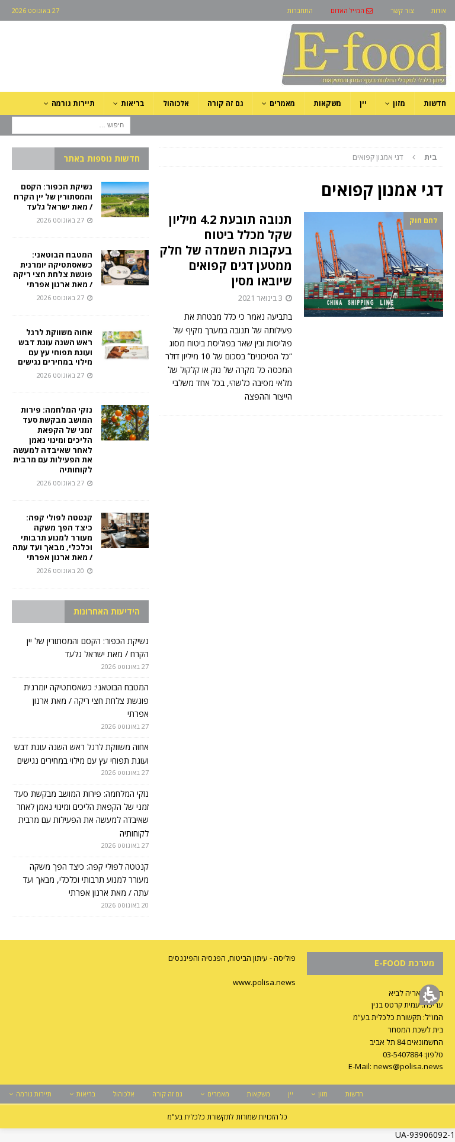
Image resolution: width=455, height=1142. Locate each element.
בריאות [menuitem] (133, 103)
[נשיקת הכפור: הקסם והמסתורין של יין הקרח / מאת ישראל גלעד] (125, 199)
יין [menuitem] (363, 103)
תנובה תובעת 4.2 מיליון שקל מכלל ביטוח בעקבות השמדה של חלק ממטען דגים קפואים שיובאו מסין (225, 250)
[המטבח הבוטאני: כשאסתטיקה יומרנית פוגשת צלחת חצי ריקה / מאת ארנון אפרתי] (125, 267)
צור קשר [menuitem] (402, 10)
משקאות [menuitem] (327, 103)
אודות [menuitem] (438, 10)
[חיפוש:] (71, 124)
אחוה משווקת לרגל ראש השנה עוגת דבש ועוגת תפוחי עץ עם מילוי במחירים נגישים (54, 347)
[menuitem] (352, 10)
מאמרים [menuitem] (282, 103)
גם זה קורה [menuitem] (225, 103)
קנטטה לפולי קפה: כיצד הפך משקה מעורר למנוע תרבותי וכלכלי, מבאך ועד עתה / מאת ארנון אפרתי (52, 537)
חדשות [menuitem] (435, 103)
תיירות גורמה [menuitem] (73, 103)
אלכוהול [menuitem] (176, 103)
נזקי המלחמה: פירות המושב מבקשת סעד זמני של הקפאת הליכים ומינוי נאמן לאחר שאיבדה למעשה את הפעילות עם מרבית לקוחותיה (52, 439)
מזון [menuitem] (399, 103)
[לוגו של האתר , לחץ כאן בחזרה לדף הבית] (301, 85)
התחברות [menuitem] (300, 10)
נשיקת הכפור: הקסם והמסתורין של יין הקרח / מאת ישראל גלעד (53, 196)
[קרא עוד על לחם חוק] (373, 264)
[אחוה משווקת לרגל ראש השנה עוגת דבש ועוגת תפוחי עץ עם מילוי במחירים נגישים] (125, 345)
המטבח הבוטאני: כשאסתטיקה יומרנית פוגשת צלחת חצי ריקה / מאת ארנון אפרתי (52, 269)
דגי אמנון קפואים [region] (395, 157)
